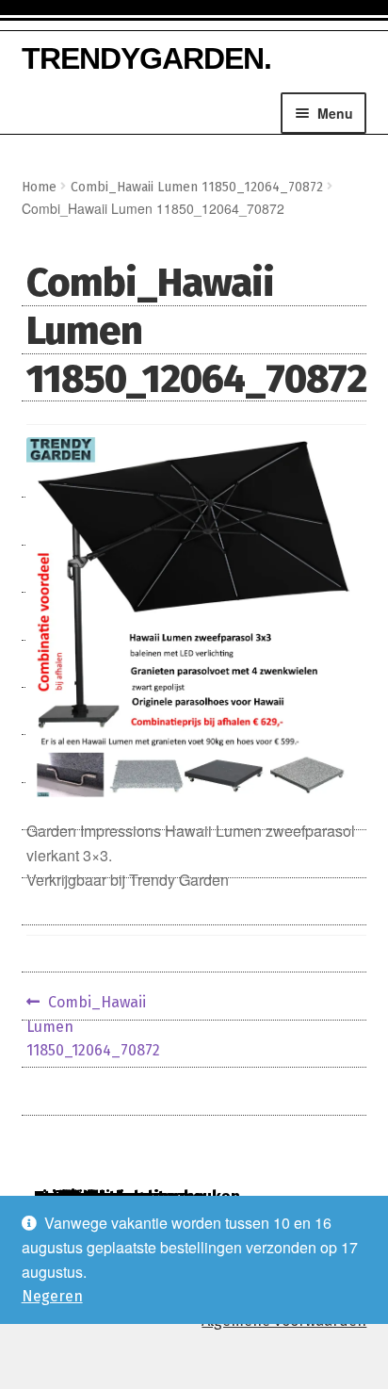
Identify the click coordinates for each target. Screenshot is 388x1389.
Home (39, 187)
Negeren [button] (52, 1296)
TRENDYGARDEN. (146, 58)
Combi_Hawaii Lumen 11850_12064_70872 (197, 187)
